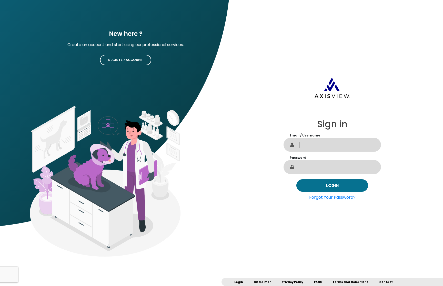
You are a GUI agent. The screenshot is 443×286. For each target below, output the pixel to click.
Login (238, 282)
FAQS (318, 282)
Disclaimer (262, 282)
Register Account (125, 60)
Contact (386, 282)
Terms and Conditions (350, 282)
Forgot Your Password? (332, 197)
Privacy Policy (292, 282)
